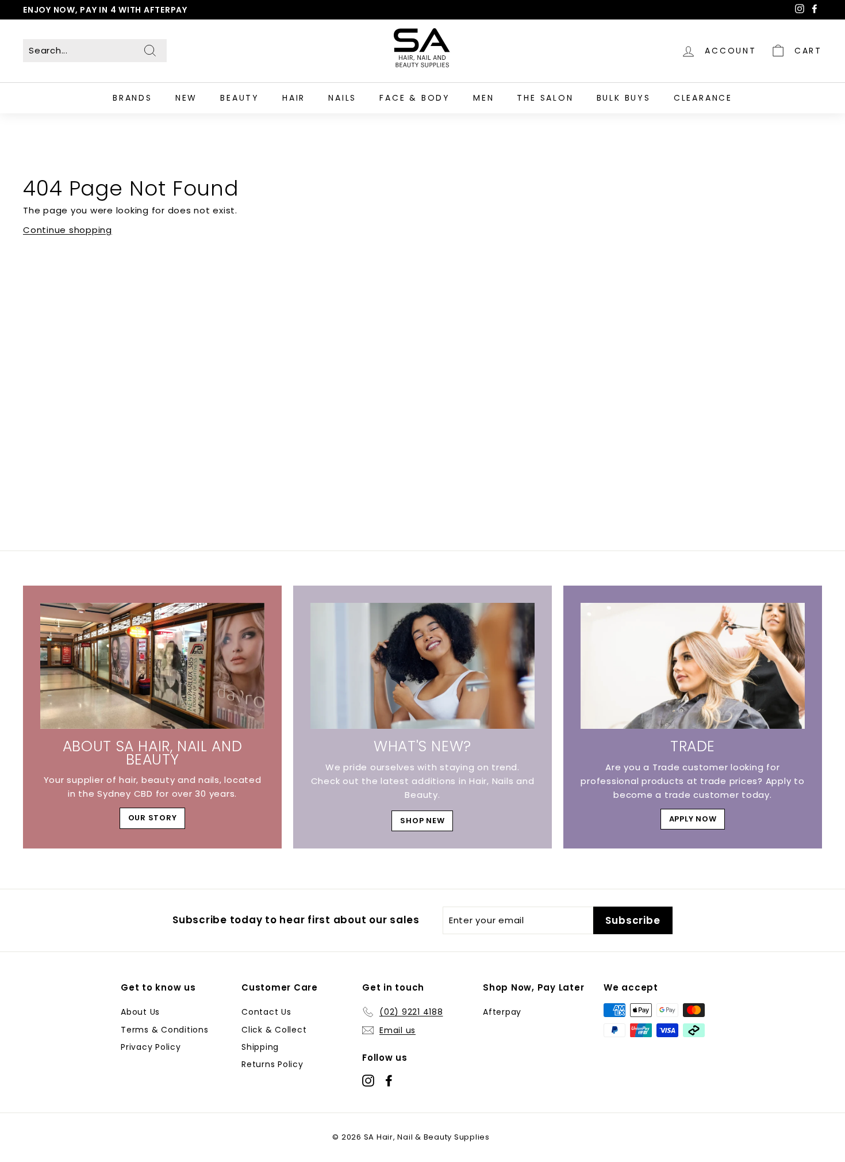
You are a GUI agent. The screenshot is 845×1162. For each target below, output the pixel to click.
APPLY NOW (693, 818)
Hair (293, 98)
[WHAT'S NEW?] (422, 666)
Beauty (239, 98)
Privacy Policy (151, 1047)
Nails (342, 98)
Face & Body (414, 98)
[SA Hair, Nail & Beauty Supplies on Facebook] (389, 1080)
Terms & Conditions (165, 1029)
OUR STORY (152, 817)
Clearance (703, 98)
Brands (132, 98)
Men (483, 98)
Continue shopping (67, 230)
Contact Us (266, 1012)
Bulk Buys (624, 98)
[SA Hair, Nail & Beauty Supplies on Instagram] (368, 1080)
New (186, 98)
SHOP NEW (422, 820)
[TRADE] (693, 666)
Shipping (260, 1047)
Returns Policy (272, 1064)
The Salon (545, 98)
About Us (140, 1012)
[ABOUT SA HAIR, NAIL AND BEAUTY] (152, 666)
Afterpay (502, 1012)
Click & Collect (273, 1029)
